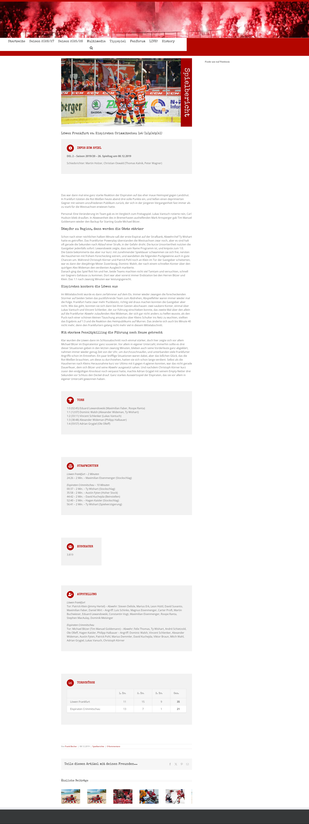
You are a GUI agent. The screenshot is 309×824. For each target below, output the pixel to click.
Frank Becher (71, 746)
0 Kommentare (113, 746)
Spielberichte (98, 746)
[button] (91, 47)
